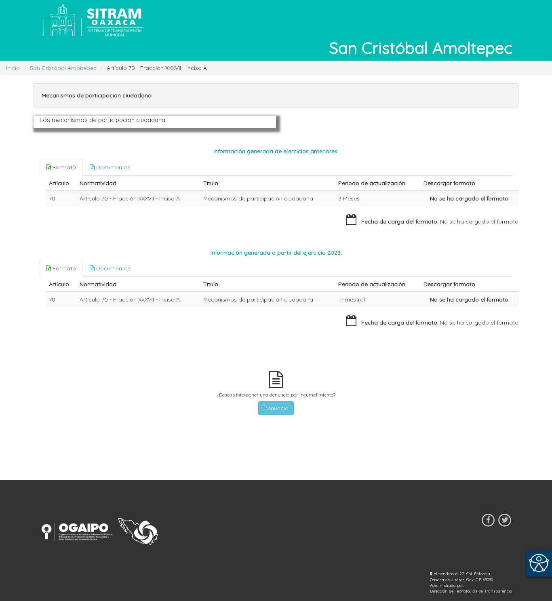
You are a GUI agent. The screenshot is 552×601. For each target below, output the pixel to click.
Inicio (13, 68)
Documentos (113, 167)
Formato (63, 167)
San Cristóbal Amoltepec (63, 68)
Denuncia (276, 408)
